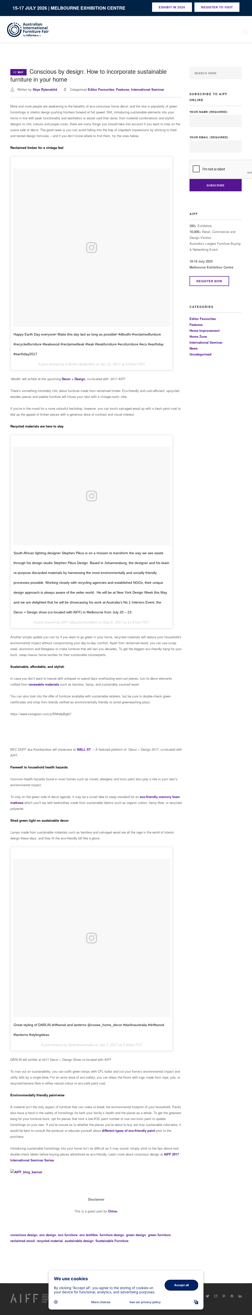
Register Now (209, 281)
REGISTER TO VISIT (217, 7)
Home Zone (198, 336)
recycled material (50, 1240)
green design (136, 1234)
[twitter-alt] (207, 1296)
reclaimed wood (22, 1240)
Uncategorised (200, 354)
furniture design (112, 1234)
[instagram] (215, 1296)
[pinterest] (223, 1296)
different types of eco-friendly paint (128, 1130)
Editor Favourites (101, 89)
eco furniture (68, 1234)
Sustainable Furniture (111, 1240)
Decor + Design (73, 378)
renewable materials (44, 684)
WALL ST (84, 749)
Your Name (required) (208, 112)
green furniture (159, 1234)
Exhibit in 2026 (172, 7)
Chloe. (113, 1211)
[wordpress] (232, 1296)
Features (122, 89)
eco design (47, 1234)
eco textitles (88, 1234)
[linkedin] (240, 1296)
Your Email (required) (208, 137)
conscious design (23, 1234)
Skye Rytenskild (45, 89)
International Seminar (147, 89)
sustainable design (79, 1240)
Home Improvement (204, 330)
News (193, 348)
